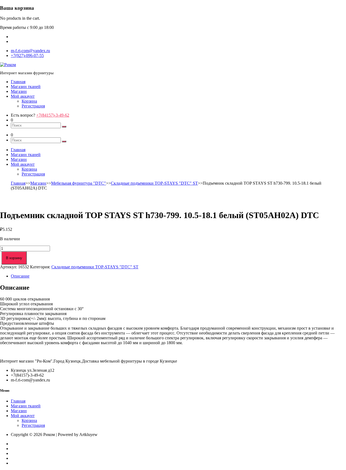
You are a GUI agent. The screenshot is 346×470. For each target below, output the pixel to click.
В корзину (14, 258)
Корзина (29, 101)
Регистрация (33, 106)
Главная (18, 81)
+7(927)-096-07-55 (27, 55)
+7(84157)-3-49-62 (52, 115)
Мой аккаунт (23, 96)
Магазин (19, 91)
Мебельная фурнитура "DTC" (78, 183)
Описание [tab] (20, 276)
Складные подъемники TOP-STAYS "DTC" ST (154, 183)
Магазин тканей (26, 86)
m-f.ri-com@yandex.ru (30, 50)
